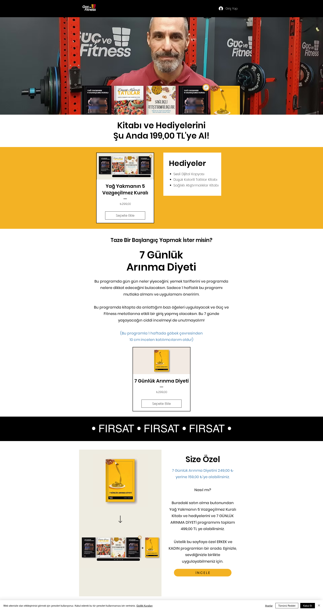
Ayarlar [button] (269, 605)
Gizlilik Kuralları (144, 605)
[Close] (319, 605)
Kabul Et (307, 605)
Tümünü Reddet (286, 605)
